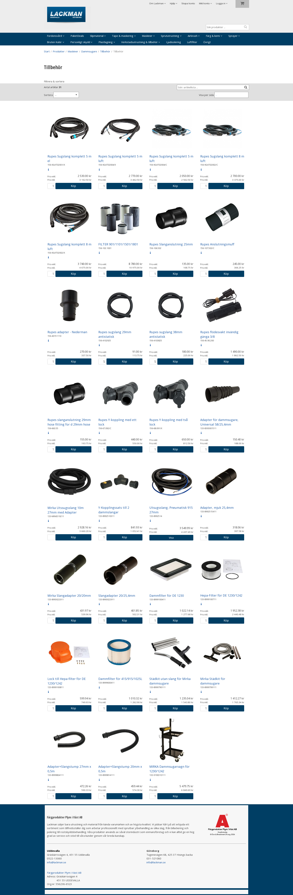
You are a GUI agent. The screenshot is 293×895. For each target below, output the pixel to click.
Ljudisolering (173, 42)
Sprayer (233, 35)
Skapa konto (188, 3)
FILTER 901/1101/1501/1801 (118, 244)
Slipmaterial (96, 35)
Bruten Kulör (54, 42)
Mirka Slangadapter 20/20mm (69, 596)
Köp (73, 186)
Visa (171, 537)
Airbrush (192, 35)
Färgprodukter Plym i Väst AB (64, 872)
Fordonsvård (54, 35)
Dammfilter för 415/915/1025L (120, 679)
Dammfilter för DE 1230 (166, 596)
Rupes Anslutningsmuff (217, 244)
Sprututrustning (170, 35)
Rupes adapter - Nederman (67, 332)
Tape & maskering (122, 35)
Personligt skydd (80, 42)
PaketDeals (77, 35)
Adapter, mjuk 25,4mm (217, 508)
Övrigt (207, 42)
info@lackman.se (56, 862)
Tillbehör (105, 51)
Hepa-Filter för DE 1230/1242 (221, 595)
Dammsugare (89, 51)
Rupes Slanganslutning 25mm (171, 244)
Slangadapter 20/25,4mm (116, 596)
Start (47, 51)
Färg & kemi (213, 35)
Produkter (59, 51)
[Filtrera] (245, 87)
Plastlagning (106, 42)
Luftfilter (192, 42)
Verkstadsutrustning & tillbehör (139, 42)
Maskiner (147, 35)
